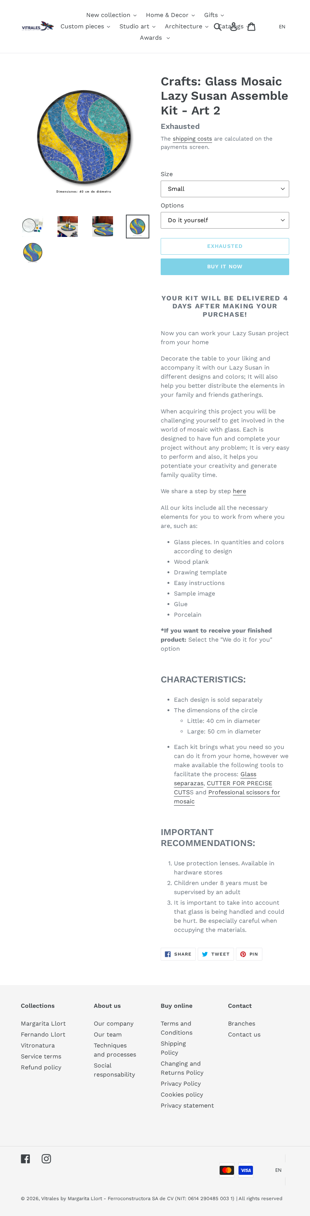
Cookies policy (182, 1094)
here (239, 491)
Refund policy (41, 1067)
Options (172, 205)
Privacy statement (187, 1105)
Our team (108, 1034)
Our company (113, 1023)
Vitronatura (38, 1045)
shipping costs (192, 138)
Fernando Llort (43, 1034)
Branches (241, 1023)
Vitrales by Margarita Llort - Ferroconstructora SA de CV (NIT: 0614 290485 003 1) (137, 1198)
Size (167, 174)
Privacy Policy (181, 1083)
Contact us (244, 1034)
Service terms (41, 1056)
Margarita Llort (43, 1023)
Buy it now (225, 266)
